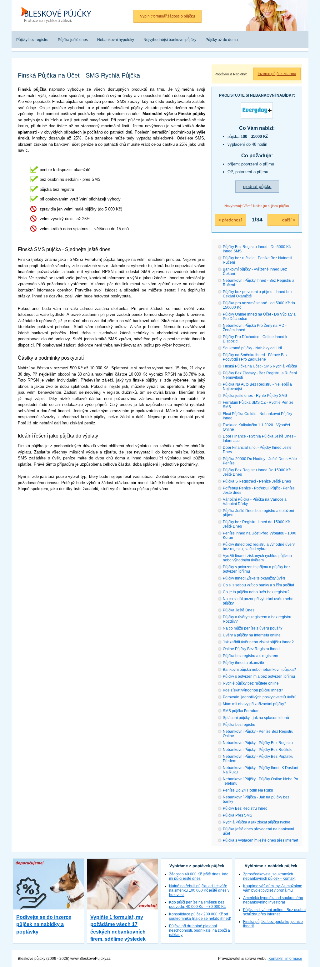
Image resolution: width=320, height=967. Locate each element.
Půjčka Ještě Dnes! (239, 610)
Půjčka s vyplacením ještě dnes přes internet (260, 840)
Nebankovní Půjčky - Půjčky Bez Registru (258, 743)
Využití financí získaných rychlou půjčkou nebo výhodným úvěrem (257, 558)
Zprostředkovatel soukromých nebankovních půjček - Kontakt (269, 876)
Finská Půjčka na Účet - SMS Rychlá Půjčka (260, 366)
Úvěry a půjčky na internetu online (252, 635)
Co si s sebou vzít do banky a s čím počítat (258, 585)
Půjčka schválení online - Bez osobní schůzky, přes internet (274, 912)
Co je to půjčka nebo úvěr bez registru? (256, 592)
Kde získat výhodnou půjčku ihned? (253, 690)
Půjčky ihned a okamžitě (243, 663)
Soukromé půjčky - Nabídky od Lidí (252, 348)
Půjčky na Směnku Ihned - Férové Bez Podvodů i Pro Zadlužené (255, 357)
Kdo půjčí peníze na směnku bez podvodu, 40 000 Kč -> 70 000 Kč (197, 904)
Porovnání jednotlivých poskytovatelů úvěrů (260, 697)
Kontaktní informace (285, 958)
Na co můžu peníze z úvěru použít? (252, 628)
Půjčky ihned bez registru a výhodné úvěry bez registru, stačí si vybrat (259, 546)
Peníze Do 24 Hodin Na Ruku (248, 790)
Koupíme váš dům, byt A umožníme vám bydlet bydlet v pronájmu (272, 888)
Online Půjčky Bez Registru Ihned (251, 649)
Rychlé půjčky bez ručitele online (251, 683)
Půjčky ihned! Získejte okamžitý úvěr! (254, 578)
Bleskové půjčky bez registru (55, 3)
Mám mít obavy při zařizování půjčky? (254, 704)
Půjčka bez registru (239, 724)
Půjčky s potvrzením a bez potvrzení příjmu (259, 676)
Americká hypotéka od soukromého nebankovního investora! (273, 900)
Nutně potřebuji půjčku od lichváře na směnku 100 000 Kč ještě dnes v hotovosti (199, 890)
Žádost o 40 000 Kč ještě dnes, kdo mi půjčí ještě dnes (198, 876)
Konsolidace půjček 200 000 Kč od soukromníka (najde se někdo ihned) (200, 916)
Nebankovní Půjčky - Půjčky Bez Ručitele (257, 749)
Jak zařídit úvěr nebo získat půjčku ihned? (258, 642)
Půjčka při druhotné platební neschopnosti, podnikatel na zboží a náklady (199, 930)
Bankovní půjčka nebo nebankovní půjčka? (259, 669)
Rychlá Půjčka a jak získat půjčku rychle (256, 822)
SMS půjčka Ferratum (241, 711)
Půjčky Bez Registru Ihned (245, 808)
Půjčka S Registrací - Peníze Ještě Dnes (257, 481)
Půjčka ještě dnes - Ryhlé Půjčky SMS (255, 395)
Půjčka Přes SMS (237, 815)
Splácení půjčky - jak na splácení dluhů (256, 718)
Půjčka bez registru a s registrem (250, 656)
